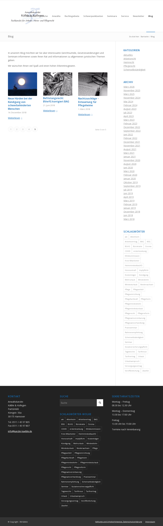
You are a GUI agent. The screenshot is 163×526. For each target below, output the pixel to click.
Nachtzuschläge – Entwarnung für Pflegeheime (88, 102)
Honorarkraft (130, 270)
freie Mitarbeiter (132, 260)
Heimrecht (129, 62)
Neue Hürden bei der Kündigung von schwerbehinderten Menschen (20, 104)
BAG (142, 241)
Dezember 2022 (132, 127)
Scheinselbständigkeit (134, 69)
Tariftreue (142, 351)
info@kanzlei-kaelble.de (20, 431)
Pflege (127, 289)
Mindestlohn (143, 280)
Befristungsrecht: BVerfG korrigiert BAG (56, 100)
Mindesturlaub (131, 284)
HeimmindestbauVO (133, 265)
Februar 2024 (130, 105)
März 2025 (129, 94)
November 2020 (132, 160)
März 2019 (129, 200)
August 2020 (130, 163)
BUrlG (127, 246)
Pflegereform (143, 313)
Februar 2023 (130, 123)
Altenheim (134, 237)
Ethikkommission (132, 256)
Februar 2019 (130, 204)
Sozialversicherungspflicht (136, 347)
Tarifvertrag (130, 356)
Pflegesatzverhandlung (134, 323)
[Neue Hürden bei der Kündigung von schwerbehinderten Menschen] (22, 84)
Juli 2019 (128, 189)
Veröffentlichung (132, 370)
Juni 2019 (128, 193)
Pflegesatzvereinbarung (135, 318)
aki (126, 237)
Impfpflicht (143, 270)
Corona (148, 246)
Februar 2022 (130, 138)
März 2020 (129, 171)
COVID (127, 251)
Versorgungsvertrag (133, 366)
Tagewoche (130, 351)
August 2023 (130, 108)
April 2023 (129, 116)
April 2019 (129, 197)
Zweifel (145, 370)
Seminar (128, 342)
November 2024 (132, 97)
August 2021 (130, 149)
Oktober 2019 (131, 182)
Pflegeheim (146, 299)
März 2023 (129, 119)
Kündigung (143, 275)
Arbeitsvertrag (131, 241)
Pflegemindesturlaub (134, 308)
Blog (11, 36)
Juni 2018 (128, 215)
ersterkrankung (140, 251)
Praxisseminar (131, 327)
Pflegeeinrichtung (132, 294)
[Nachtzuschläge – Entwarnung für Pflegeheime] (92, 84)
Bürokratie (137, 246)
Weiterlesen (14, 117)
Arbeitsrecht (130, 58)
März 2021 (129, 152)
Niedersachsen (146, 284)
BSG (148, 241)
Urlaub (141, 356)
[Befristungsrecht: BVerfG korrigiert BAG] (57, 84)
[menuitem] (31, 16)
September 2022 (132, 130)
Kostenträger (130, 275)
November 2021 (132, 145)
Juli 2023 (128, 112)
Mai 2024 (128, 101)
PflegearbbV (138, 289)
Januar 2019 (130, 207)
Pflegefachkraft (131, 299)
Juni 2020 (128, 167)
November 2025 (132, 90)
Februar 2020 (130, 174)
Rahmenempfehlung (134, 332)
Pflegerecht (129, 65)
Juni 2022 (128, 134)
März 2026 (129, 86)
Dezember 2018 (132, 211)
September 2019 (132, 186)
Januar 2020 (130, 178)
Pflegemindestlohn (133, 304)
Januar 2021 (130, 156)
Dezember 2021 (132, 141)
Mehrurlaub (130, 280)
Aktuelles (128, 54)
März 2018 (129, 219)
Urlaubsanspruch (132, 361)
